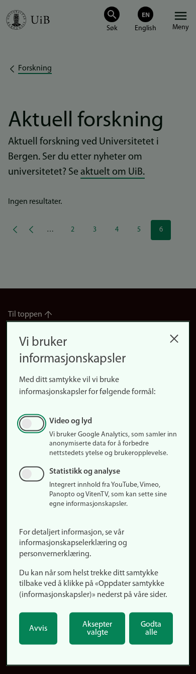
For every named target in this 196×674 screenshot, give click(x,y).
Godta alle (151, 629)
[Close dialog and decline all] (173, 336)
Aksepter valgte (97, 629)
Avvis (38, 629)
